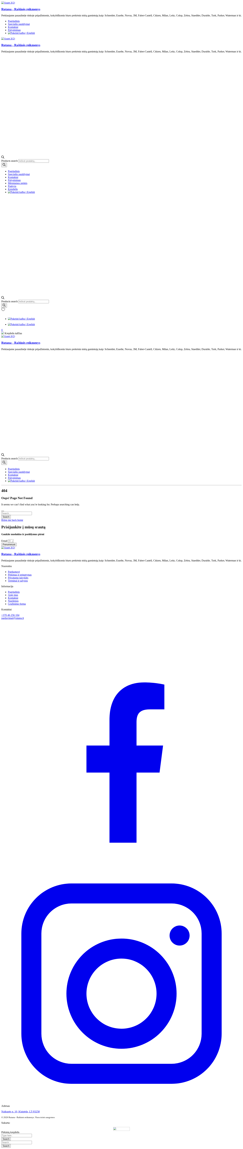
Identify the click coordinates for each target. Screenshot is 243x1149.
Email (4, 540)
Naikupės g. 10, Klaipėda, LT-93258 (20, 1111)
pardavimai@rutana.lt (12, 618)
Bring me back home (12, 520)
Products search (9, 160)
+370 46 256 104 (10, 615)
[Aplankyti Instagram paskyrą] (121, 1103)
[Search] (4, 165)
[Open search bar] (2, 157)
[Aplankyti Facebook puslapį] (121, 861)
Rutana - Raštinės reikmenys (20, 9)
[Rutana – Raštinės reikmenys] (8, 2)
